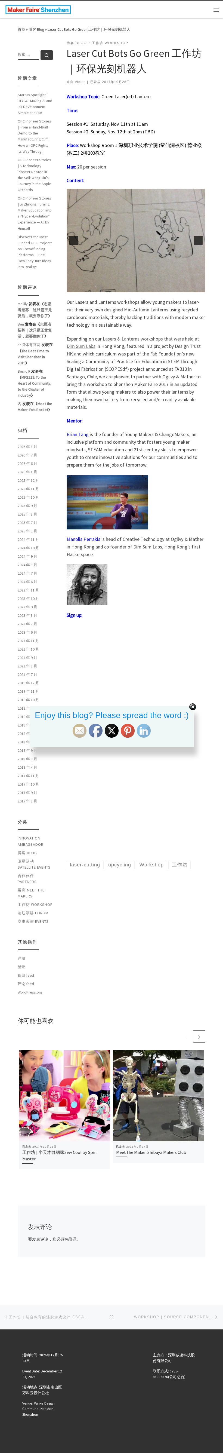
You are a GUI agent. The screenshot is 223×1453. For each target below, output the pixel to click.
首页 (21, 29)
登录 (73, 1239)
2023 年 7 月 (27, 623)
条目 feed (26, 975)
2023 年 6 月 (27, 632)
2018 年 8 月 (27, 758)
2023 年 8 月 (27, 615)
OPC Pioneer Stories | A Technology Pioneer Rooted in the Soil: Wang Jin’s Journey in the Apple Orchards (34, 174)
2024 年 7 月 (27, 573)
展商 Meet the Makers (31, 893)
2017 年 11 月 (28, 775)
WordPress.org (30, 992)
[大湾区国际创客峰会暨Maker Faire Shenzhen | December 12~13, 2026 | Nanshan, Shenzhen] (38, 9)
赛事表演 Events (33, 921)
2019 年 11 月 (28, 691)
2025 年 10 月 (28, 497)
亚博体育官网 (29, 344)
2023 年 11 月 (28, 590)
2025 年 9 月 (27, 505)
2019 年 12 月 (28, 682)
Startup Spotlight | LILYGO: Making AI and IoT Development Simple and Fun (35, 103)
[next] (198, 240)
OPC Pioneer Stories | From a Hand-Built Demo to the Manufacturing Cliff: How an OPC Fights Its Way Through (34, 136)
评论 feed (26, 983)
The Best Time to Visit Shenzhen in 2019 (33, 356)
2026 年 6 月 (27, 463)
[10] (162, 288)
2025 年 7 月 (27, 522)
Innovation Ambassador (31, 841)
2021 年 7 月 (27, 674)
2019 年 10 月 (28, 699)
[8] (150, 288)
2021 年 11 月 (28, 640)
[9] (156, 288)
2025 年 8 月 (27, 514)
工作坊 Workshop (35, 904)
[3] (122, 288)
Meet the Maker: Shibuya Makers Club (151, 1152)
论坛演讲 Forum (33, 913)
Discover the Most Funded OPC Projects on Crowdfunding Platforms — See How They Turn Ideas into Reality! (35, 251)
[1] (110, 288)
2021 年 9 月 (27, 657)
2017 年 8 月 (27, 801)
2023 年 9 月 (27, 607)
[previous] (73, 240)
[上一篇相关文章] (186, 1036)
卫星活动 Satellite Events (34, 864)
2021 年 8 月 (27, 666)
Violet (80, 82)
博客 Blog (36, 29)
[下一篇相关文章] (199, 1036)
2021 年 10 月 (28, 649)
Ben (21, 324)
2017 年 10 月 (28, 784)
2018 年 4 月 (27, 767)
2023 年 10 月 (28, 598)
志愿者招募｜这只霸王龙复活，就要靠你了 (35, 309)
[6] (139, 288)
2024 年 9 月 (27, 556)
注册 (21, 958)
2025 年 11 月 (28, 488)
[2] (116, 288)
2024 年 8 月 (27, 564)
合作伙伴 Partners (27, 878)
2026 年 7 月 (27, 455)
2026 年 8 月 (27, 446)
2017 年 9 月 (27, 792)
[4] (127, 288)
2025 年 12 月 (28, 480)
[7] (145, 288)
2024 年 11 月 (28, 539)
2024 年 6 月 (27, 581)
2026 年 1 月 (27, 472)
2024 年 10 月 (28, 547)
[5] (133, 288)
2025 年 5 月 (27, 531)
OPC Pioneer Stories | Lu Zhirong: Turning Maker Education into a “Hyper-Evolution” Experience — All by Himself (35, 213)
